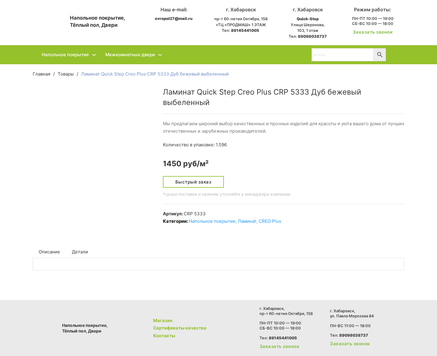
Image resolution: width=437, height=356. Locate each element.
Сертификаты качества (179, 328)
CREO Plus (270, 221)
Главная (41, 74)
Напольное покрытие (65, 54)
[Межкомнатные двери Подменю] (160, 55)
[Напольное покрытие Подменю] (94, 55)
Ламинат (247, 221)
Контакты (164, 335)
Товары (66, 74)
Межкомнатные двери (130, 54)
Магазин (162, 320)
